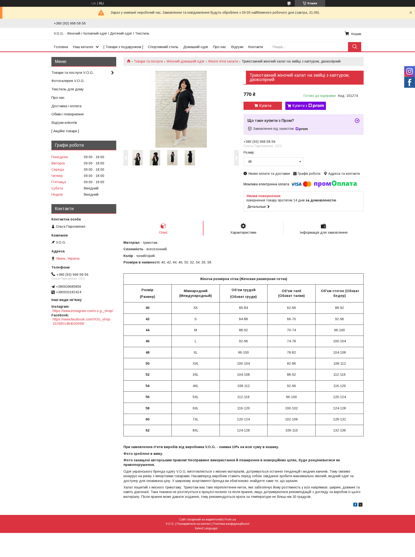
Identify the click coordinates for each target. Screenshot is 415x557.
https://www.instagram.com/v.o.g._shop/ (83, 311)
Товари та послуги (148, 61)
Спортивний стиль (163, 47)
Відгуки (237, 47)
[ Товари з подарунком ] (123, 47)
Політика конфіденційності (231, 524)
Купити (265, 106)
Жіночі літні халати (223, 61)
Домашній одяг (195, 47)
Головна (61, 47)
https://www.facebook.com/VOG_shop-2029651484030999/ (82, 321)
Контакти (255, 47)
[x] (360, 505)
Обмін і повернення (67, 114)
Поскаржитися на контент (194, 524)
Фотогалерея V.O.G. (68, 81)
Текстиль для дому (67, 89)
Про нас (219, 47)
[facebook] (355, 505)
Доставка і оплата (66, 106)
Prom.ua (230, 519)
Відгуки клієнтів (64, 122)
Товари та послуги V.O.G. (72, 72)
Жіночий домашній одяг (185, 61)
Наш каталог (83, 47)
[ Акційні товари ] (65, 131)
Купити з (299, 106)
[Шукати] (354, 46)
